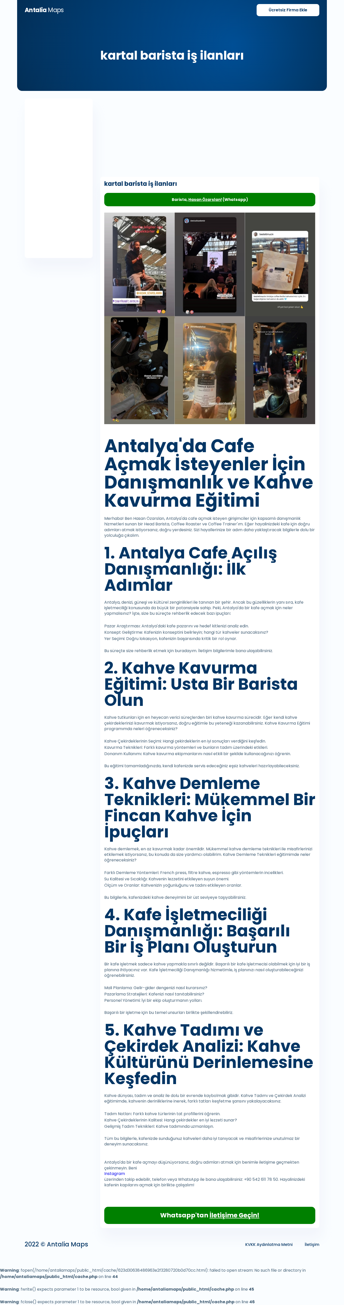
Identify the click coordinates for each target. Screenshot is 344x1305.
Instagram (114, 1173)
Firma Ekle (288, 10)
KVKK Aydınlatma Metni (269, 1244)
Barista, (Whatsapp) (210, 199)
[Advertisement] (59, 178)
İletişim (312, 1244)
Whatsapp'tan (209, 1215)
